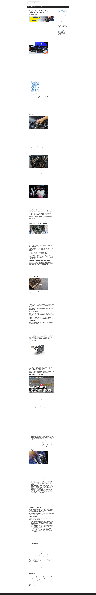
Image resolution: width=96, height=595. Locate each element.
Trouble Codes (43, 6)
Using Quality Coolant (35, 93)
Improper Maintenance (35, 84)
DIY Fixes (33, 88)
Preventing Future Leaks (35, 91)
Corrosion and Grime (35, 83)
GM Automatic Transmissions (35, 6)
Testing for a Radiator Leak (35, 90)
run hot (42, 38)
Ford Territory (32, 588)
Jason (59, 10)
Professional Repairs (35, 89)
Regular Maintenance (35, 92)
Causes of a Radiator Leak (35, 82)
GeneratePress (53, 593)
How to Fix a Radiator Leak (35, 87)
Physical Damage (34, 86)
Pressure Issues (34, 85)
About (47, 6)
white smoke (50, 220)
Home (29, 6)
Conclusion (32, 94)
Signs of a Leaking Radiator (35, 81)
